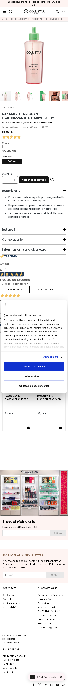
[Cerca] (10, 11)
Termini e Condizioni (49, 619)
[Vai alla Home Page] (2, 19)
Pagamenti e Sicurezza (51, 595)
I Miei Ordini (8, 664)
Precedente (15, 289)
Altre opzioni (50, 356)
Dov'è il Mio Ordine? (49, 611)
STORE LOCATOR (10, 642)
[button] (34, 190)
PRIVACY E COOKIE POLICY (15, 635)
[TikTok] (64, 685)
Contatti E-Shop (47, 615)
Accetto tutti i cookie (34, 366)
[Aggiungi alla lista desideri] (52, 180)
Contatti (7, 599)
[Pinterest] (45, 685)
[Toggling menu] (4, 11)
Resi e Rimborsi (46, 607)
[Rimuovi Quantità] (5, 179)
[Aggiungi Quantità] (14, 179)
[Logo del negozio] (34, 11)
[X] (39, 685)
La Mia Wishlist (10, 668)
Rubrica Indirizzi (10, 659)
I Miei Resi (7, 672)
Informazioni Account (14, 655)
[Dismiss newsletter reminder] (61, 677)
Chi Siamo (8, 595)
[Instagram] (51, 685)
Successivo (45, 289)
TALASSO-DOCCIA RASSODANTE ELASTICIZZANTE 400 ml (49, 396)
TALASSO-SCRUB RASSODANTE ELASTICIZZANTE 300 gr (16, 396)
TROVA (58, 532)
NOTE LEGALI (8, 639)
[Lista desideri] (58, 11)
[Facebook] (33, 685)
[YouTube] (58, 685)
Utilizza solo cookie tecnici (34, 386)
